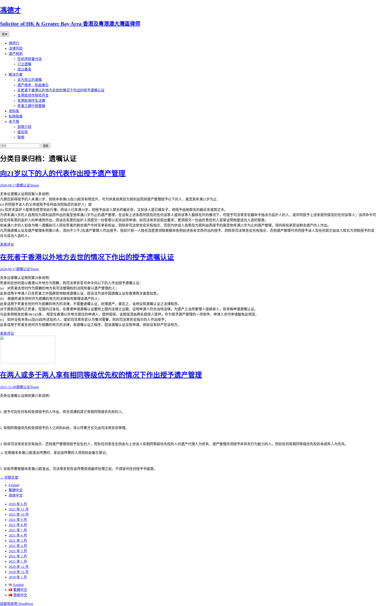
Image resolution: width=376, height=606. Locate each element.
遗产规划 (16, 53)
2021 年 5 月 (18, 540)
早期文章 (9, 477)
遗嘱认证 (23, 185)
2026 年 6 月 (18, 504)
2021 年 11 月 (19, 509)
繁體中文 (16, 490)
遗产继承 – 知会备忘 (33, 85)
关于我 (14, 121)
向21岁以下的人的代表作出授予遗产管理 (62, 173)
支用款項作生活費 (31, 100)
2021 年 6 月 (18, 535)
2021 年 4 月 (18, 546)
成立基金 (24, 69)
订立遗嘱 (24, 64)
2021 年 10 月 (19, 514)
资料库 (14, 111)
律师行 (14, 43)
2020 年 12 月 (19, 567)
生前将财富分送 (29, 59)
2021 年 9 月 (18, 520)
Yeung (34, 185)
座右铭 (22, 132)
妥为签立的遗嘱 (29, 80)
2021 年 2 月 (18, 556)
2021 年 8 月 (18, 525)
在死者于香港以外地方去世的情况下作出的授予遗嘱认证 (60, 90)
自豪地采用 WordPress (16, 604)
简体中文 (16, 495)
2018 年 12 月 (19, 572)
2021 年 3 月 (18, 551)
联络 (20, 137)
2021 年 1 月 (18, 561)
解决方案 (16, 74)
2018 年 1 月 (18, 577)
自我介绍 (24, 127)
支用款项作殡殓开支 (33, 95)
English (14, 485)
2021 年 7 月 (18, 530)
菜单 (4, 34)
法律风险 (16, 48)
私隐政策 (16, 116)
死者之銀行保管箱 (31, 106)
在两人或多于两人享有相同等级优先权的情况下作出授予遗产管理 (101, 375)
